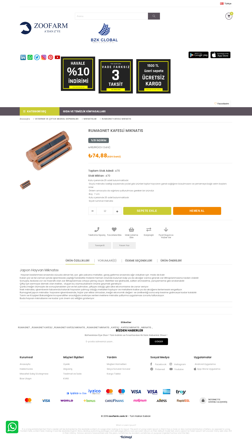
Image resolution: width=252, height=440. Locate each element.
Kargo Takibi (114, 373)
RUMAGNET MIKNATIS (98, 327)
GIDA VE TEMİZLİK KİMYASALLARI (84, 111)
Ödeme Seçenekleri (138, 260)
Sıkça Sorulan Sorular (118, 369)
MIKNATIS (146, 327)
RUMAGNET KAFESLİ (42, 327)
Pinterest (160, 369)
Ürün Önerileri (171, 260)
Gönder (159, 341)
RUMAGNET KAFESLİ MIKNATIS (69, 327)
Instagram (180, 364)
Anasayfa (25, 364)
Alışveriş (67, 369)
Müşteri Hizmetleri (117, 364)
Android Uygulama (205, 364)
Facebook (160, 364)
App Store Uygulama (208, 369)
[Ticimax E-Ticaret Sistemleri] (126, 437)
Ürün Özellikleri (77, 260)
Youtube (179, 369)
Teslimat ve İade (72, 373)
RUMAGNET (24, 327)
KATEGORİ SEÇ (36, 111)
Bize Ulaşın (26, 378)
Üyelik (66, 364)
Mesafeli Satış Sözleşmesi (34, 373)
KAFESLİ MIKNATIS (130, 327)
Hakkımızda (26, 369)
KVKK (66, 378)
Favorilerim (223, 103)
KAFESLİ (115, 327)
